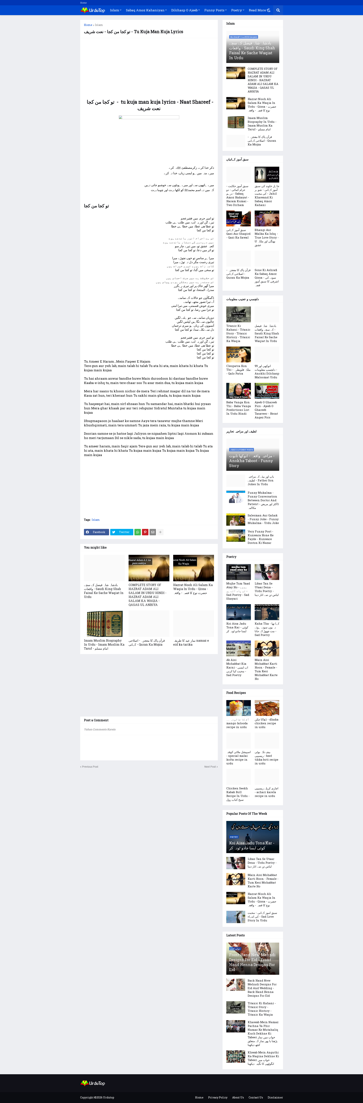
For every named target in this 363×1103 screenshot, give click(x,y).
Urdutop (108, 1097)
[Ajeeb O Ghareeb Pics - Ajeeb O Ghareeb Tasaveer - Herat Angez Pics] (267, 391)
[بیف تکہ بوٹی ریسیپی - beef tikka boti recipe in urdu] (267, 741)
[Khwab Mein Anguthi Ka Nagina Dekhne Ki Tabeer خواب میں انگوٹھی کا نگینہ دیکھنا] (235, 1056)
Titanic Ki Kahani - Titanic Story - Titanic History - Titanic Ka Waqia (238, 333)
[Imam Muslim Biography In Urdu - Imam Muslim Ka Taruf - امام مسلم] (104, 623)
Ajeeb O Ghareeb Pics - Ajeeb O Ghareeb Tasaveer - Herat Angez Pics (266, 409)
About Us (238, 1097)
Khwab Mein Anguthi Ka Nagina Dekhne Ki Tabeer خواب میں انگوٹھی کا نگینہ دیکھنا (263, 1058)
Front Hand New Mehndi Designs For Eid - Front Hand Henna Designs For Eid (252, 962)
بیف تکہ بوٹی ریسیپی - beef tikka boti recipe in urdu (266, 757)
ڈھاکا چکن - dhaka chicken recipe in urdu (266, 723)
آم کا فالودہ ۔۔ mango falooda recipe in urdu (237, 723)
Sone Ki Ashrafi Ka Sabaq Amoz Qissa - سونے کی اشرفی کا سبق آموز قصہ (267, 277)
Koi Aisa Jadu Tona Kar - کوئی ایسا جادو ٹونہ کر (237, 627)
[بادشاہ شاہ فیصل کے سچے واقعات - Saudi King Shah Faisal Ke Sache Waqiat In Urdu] (104, 568)
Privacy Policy (217, 1097)
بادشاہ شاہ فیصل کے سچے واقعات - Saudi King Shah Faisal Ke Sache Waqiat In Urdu (103, 591)
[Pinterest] (145, 532)
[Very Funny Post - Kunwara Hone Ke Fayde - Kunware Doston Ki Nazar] (235, 535)
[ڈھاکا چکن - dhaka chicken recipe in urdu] (267, 708)
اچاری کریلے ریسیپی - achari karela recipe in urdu (266, 792)
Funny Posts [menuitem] (214, 10)
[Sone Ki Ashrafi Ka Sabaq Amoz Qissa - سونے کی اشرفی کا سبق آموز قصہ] (267, 259)
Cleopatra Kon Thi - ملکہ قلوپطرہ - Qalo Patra (238, 369)
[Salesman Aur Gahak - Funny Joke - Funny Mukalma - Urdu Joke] (235, 519)
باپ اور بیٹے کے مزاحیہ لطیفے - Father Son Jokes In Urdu (261, 480)
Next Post (210, 766)
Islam (99, 25)
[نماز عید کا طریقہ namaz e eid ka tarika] (193, 623)
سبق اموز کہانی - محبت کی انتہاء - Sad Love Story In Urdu (262, 916)
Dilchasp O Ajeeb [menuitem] (184, 10)
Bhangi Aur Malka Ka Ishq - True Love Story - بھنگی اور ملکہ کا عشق (267, 237)
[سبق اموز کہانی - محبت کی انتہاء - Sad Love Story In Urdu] (235, 917)
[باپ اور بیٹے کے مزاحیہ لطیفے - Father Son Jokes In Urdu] (235, 481)
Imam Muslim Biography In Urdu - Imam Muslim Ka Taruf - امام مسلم (104, 644)
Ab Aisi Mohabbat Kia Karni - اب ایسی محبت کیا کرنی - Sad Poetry (237, 667)
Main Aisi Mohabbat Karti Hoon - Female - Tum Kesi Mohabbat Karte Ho (266, 669)
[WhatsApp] (137, 532)
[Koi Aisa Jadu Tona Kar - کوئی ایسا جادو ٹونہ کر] (238, 612)
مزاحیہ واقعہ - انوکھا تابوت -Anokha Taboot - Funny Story (252, 460)
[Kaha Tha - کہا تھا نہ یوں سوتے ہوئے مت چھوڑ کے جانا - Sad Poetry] (267, 612)
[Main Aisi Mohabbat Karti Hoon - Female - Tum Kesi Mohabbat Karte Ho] (267, 648)
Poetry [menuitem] (236, 10)
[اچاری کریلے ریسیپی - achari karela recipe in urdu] (267, 777)
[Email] (153, 532)
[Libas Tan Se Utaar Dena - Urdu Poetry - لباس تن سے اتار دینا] (267, 572)
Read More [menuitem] (257, 10)
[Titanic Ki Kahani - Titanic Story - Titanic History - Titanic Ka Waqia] (238, 314)
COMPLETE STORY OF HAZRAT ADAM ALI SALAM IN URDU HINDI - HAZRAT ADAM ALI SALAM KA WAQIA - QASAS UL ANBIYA (147, 595)
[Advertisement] (149, 68)
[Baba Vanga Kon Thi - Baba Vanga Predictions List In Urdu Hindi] (238, 391)
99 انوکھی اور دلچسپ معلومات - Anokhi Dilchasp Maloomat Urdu (267, 371)
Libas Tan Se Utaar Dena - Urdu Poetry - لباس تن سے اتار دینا (267, 589)
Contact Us (256, 1097)
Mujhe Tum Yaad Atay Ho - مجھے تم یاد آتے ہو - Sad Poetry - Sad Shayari (238, 590)
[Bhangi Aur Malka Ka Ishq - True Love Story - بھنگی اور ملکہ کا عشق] (267, 218)
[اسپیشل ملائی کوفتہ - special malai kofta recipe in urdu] (238, 741)
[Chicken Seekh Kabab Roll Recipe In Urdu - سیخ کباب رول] (238, 777)
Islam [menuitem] (114, 10)
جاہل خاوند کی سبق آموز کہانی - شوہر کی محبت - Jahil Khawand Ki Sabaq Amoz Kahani (267, 195)
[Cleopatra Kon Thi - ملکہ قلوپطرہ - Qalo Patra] (238, 354)
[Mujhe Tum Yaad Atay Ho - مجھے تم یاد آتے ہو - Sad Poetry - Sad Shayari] (238, 572)
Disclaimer (275, 1097)
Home (83, 2)
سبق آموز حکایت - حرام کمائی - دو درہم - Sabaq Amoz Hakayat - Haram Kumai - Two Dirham (237, 195)
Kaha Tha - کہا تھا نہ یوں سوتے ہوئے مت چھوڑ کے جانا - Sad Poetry (267, 629)
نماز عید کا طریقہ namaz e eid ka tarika (191, 642)
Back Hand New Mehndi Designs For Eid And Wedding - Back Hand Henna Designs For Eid (262, 988)
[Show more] (160, 532)
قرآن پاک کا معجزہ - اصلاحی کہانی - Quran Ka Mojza (147, 642)
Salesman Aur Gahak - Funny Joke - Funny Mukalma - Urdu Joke (263, 519)
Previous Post (90, 766)
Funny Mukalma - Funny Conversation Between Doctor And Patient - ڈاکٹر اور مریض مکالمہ (263, 500)
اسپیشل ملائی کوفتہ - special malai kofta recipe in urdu (238, 757)
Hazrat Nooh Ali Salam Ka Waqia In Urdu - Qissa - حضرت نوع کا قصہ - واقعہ (193, 589)
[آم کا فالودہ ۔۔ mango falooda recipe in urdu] (238, 708)
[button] (268, 10)
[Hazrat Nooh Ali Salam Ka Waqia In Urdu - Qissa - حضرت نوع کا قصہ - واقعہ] (193, 568)
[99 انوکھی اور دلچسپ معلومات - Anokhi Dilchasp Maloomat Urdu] (267, 354)
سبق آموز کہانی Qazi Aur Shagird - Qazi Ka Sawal (238, 233)
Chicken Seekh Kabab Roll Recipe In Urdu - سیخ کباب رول (238, 793)
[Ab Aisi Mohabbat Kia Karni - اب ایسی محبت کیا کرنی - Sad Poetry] (238, 648)
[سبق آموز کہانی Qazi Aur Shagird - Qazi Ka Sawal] (238, 218)
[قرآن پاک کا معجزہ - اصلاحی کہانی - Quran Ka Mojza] (149, 623)
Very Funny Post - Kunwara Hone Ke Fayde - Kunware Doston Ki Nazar (261, 537)
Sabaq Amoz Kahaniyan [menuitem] (145, 10)
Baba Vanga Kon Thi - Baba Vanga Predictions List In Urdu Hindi (238, 407)
